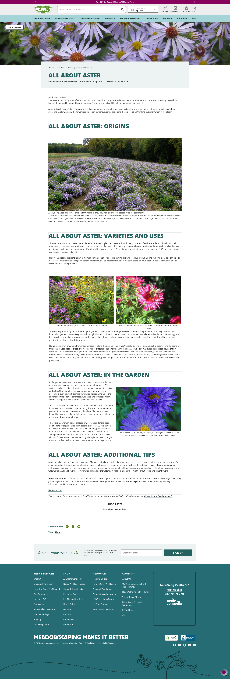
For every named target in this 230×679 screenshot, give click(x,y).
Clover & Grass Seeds (73, 589)
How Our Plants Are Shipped (47, 589)
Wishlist (37, 579)
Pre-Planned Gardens (73, 599)
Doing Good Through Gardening (132, 603)
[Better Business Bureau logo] (188, 638)
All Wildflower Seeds (72, 579)
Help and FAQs (40, 599)
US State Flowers (100, 604)
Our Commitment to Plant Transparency (134, 585)
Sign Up (178, 552)
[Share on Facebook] (72, 526)
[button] (194, 9)
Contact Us (39, 604)
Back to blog (14, 27)
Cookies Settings (41, 614)
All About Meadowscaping (104, 594)
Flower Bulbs (69, 604)
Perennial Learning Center (70, 68)
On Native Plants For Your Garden (122, 2)
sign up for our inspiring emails (158, 496)
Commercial (68, 619)
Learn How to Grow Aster (115, 509)
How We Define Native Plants (135, 592)
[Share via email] (78, 526)
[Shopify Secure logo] (171, 638)
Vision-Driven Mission (132, 597)
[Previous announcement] (35, 1)
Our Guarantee (41, 594)
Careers (125, 615)
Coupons (67, 614)
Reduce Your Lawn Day (103, 609)
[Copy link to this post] (67, 526)
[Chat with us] (224, 672)
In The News (127, 610)
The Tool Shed (53, 68)
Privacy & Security (69, 643)
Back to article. (55, 490)
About (57, 532)
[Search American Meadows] (122, 9)
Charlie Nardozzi (58, 97)
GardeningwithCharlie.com (138, 481)
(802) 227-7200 (174, 590)
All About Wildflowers (102, 589)
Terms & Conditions (87, 643)
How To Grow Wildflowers (104, 584)
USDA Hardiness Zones (103, 599)
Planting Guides (100, 579)
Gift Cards (67, 609)
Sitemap (37, 619)
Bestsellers (68, 624)
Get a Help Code (41, 624)
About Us (126, 579)
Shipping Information (43, 584)
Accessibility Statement (44, 609)
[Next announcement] (194, 1)
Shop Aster (115, 504)
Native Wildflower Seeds (74, 584)
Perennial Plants (70, 594)
